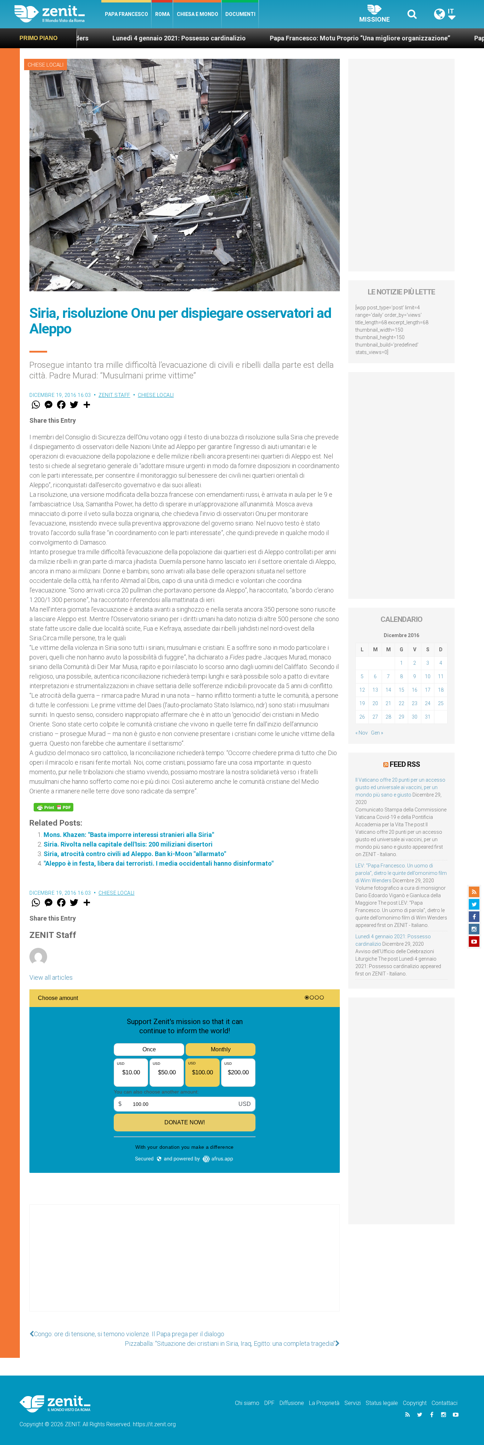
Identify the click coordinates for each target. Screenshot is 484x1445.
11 (441, 676)
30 (414, 717)
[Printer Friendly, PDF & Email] (53, 807)
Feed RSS (405, 764)
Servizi (352, 1403)
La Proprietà (324, 1403)
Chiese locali (45, 65)
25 (441, 703)
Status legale (382, 1403)
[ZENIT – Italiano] (58, 14)
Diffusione (292, 1403)
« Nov (361, 733)
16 (414, 690)
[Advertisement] (184, 1265)
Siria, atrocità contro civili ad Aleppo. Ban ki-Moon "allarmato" (135, 854)
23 (414, 703)
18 (441, 690)
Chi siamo (247, 1403)
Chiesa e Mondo (197, 14)
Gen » (377, 733)
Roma (162, 14)
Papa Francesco (126, 14)
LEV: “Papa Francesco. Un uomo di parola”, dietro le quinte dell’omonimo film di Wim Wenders (401, 873)
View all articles (51, 977)
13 (375, 690)
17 (427, 690)
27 (375, 717)
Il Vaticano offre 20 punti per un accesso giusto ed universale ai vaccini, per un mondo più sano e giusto (400, 787)
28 (388, 717)
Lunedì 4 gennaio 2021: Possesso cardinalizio (123, 38)
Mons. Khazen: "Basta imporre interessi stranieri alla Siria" (129, 834)
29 (401, 717)
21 (388, 703)
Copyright (415, 1403)
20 (375, 703)
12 (362, 690)
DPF (269, 1403)
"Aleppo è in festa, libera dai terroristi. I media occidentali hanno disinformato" (159, 863)
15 (401, 690)
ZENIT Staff (114, 395)
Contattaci (444, 1403)
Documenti (240, 14)
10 (427, 676)
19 (362, 703)
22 (401, 703)
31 (427, 717)
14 (388, 690)
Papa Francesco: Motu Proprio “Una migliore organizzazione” (304, 38)
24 (427, 703)
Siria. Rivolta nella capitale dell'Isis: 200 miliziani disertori (128, 844)
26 (362, 717)
